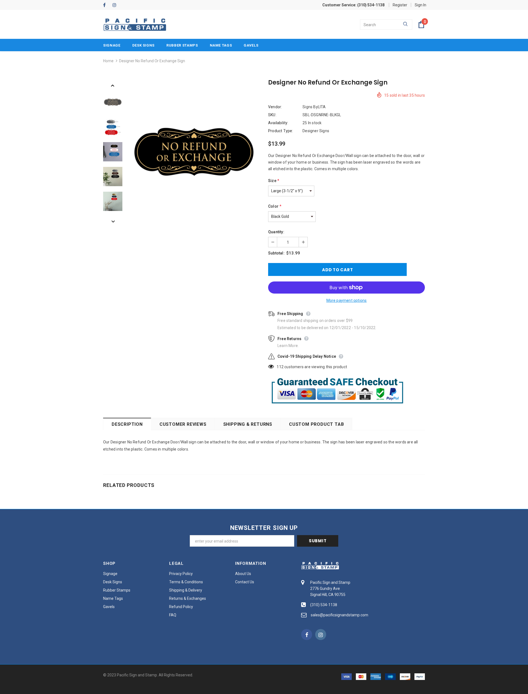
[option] (194, 151)
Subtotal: (276, 253)
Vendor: (275, 107)
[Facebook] (106, 5)
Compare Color (242, 210)
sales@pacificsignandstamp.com (339, 615)
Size (273, 180)
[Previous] (113, 85)
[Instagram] (115, 5)
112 (280, 367)
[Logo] (134, 24)
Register (400, 5)
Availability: (278, 123)
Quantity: (276, 232)
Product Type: (280, 131)
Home (108, 61)
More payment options (346, 300)
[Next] (113, 221)
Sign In (420, 5)
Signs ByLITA (314, 107)
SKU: (272, 115)
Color (274, 206)
